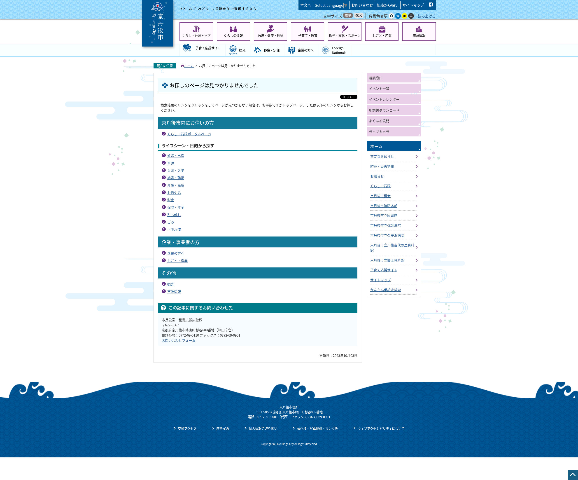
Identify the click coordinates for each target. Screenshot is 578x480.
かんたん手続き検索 (385, 289)
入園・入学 (175, 170)
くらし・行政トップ (196, 35)
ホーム (189, 65)
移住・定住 (272, 50)
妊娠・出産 (175, 155)
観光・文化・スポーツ (345, 35)
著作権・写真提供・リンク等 (317, 428)
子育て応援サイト (208, 47)
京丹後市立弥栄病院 (385, 225)
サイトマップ (413, 5)
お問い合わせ (362, 5)
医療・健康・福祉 (270, 35)
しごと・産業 (382, 35)
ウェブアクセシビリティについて (381, 428)
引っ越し (174, 214)
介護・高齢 (175, 185)
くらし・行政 (380, 185)
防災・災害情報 (382, 166)
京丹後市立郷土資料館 (387, 260)
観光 (242, 50)
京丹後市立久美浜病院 (387, 235)
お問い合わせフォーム (179, 340)
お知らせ (377, 175)
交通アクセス (187, 428)
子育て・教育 (307, 35)
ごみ (170, 221)
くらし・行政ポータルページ (189, 133)
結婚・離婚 (175, 177)
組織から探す (388, 5)
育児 (170, 162)
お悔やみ (174, 192)
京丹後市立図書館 (383, 215)
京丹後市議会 (380, 195)
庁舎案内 (222, 428)
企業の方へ (306, 50)
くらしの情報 (233, 35)
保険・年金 (175, 207)
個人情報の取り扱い (263, 428)
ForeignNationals (339, 50)
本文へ (305, 5)
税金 (170, 199)
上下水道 (174, 229)
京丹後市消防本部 (383, 205)
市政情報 (419, 35)
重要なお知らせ (382, 156)
